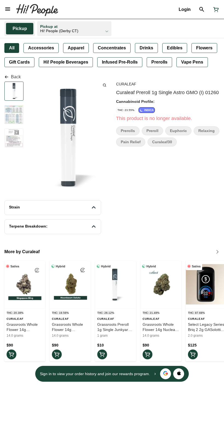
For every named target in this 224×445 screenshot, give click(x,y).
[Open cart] (215, 10)
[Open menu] (7, 9)
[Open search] (202, 10)
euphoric (178, 131)
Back (16, 76)
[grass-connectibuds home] (37, 9)
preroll (152, 131)
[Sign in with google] (165, 373)
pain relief (131, 142)
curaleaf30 (162, 142)
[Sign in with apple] (178, 373)
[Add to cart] (11, 354)
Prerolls (128, 131)
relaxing (206, 131)
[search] (104, 85)
